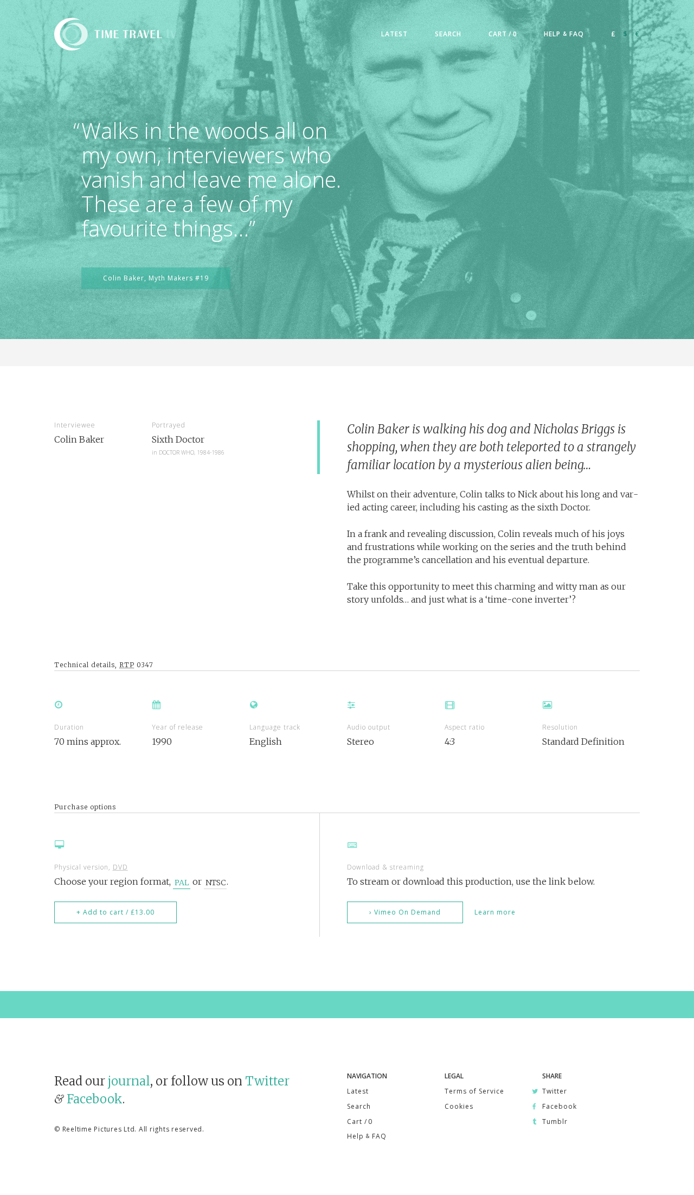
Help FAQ (367, 1136)
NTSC (215, 882)
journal (129, 1081)
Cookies (459, 1106)
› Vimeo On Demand (405, 912)
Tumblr (555, 1121)
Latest (358, 1091)
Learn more (495, 912)
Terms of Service (474, 1091)
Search (359, 1106)
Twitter (267, 1081)
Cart (359, 1121)
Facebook (95, 1099)
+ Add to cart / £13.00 (115, 912)
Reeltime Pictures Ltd (98, 1129)
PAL (182, 882)
